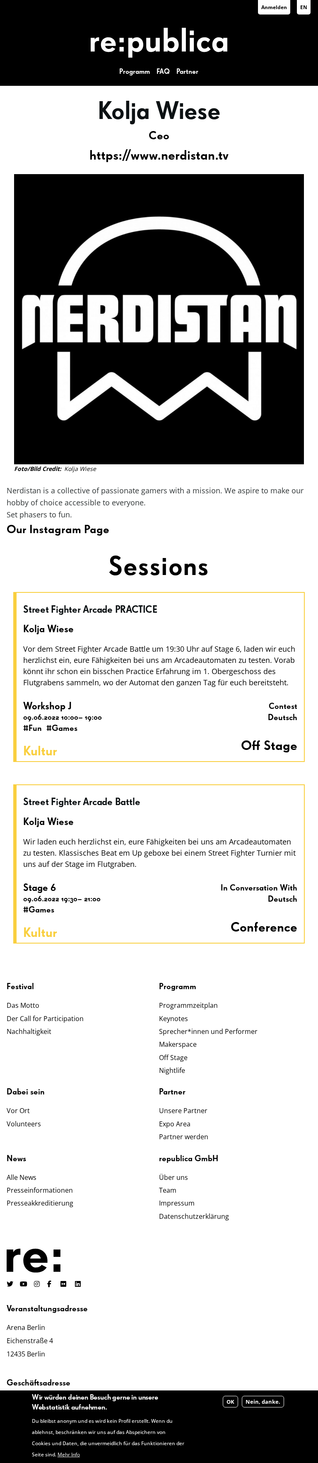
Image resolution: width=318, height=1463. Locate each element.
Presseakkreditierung (40, 1203)
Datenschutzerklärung (194, 1216)
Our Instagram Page (58, 530)
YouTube (23, 1283)
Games (64, 728)
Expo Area (174, 1123)
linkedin (78, 1283)
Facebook (50, 1283)
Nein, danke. (263, 1401)
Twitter (10, 1283)
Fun (35, 728)
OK (230, 1401)
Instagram (37, 1283)
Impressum (177, 1203)
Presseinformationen (40, 1190)
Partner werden (183, 1136)
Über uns (173, 1177)
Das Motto (23, 1005)
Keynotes (173, 1018)
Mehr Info (69, 1454)
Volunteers (24, 1123)
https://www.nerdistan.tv (159, 156)
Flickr (67, 1283)
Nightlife (172, 1070)
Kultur (40, 751)
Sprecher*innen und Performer (208, 1031)
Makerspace (178, 1044)
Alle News (21, 1177)
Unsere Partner (183, 1110)
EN (303, 7)
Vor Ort (18, 1110)
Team (167, 1190)
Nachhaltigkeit (29, 1031)
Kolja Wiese (48, 629)
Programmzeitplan (188, 1005)
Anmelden (274, 7)
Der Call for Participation (45, 1018)
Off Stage (173, 1057)
